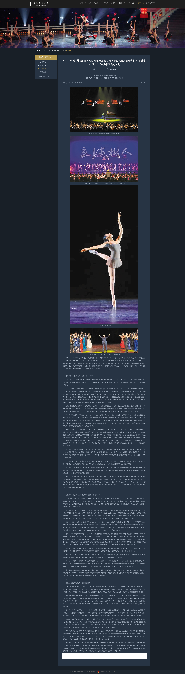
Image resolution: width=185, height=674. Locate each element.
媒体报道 (69, 50)
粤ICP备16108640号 (92, 671)
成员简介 (43, 62)
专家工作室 (140, 3)
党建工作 (97, 3)
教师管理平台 (150, 3)
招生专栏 (122, 3)
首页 (81, 3)
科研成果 (43, 72)
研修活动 (43, 65)
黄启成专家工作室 (58, 50)
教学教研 (131, 3)
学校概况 (88, 3)
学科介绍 (114, 3)
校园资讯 (105, 3)
